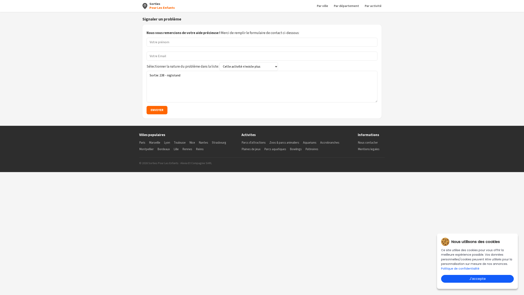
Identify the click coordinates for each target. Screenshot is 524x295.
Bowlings (296, 149)
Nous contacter (368, 143)
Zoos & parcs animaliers (284, 143)
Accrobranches (329, 143)
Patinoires (311, 149)
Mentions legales (368, 149)
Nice (192, 143)
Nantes (203, 143)
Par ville (322, 6)
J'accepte (477, 278)
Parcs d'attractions (254, 143)
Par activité (373, 6)
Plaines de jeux (251, 149)
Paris (142, 143)
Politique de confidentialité (460, 269)
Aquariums (309, 143)
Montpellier (146, 149)
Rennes (187, 149)
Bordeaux (163, 149)
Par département (346, 6)
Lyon (167, 143)
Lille (176, 149)
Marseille (154, 143)
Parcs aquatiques (275, 149)
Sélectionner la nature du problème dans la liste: (183, 66)
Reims (200, 149)
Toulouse (180, 143)
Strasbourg (219, 143)
